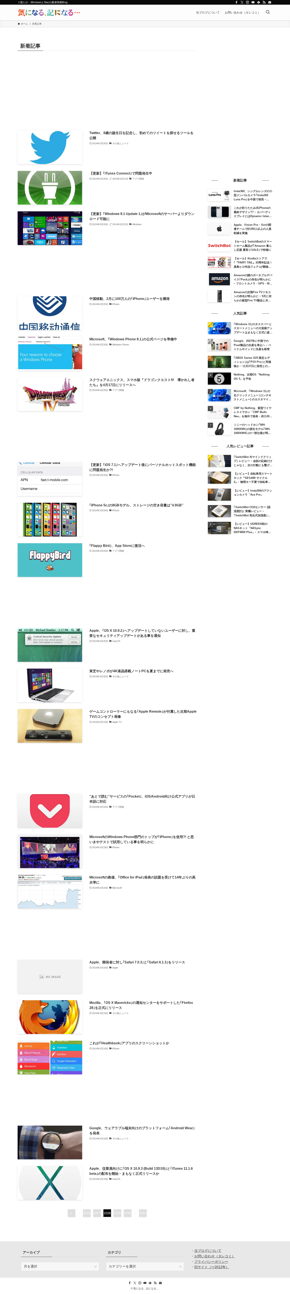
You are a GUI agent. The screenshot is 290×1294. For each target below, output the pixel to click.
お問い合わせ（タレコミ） (214, 1256)
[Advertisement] (107, 87)
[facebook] (236, 2)
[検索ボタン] (267, 12)
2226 (86, 1213)
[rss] (264, 2)
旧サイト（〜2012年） (211, 1267)
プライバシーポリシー (211, 1262)
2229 (117, 1213)
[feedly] (258, 2)
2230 (127, 1213)
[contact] (269, 2)
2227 (97, 1213)
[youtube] (253, 2)
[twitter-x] (242, 2)
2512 (142, 1213)
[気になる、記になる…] (49, 12)
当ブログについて (207, 1250)
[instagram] (247, 2)
